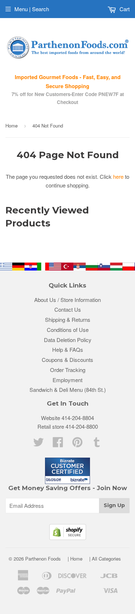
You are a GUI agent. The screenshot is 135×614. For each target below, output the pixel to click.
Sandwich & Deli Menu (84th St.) (68, 389)
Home (11, 125)
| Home (75, 558)
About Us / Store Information (67, 299)
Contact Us (67, 309)
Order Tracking (67, 369)
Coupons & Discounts (67, 359)
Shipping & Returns (67, 319)
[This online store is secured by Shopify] (67, 537)
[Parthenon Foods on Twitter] (38, 444)
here (118, 176)
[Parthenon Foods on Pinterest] (77, 444)
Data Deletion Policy (67, 339)
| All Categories (105, 558)
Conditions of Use (68, 329)
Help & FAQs (67, 349)
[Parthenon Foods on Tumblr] (96, 444)
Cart (124, 9)
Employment (67, 380)
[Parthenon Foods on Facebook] (58, 444)
